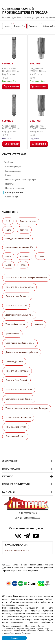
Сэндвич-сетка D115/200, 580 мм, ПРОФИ (38, 69)
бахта (8, 230)
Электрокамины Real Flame (18, 417)
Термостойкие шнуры (15, 324)
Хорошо (14, 638)
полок (8, 256)
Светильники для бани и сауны (20, 343)
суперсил (24, 256)
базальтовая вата (28, 221)
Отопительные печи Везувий (19, 399)
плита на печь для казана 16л (19, 247)
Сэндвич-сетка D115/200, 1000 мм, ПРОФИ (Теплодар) (11, 69)
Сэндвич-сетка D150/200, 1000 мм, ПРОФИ (11, 127)
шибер (8, 265)
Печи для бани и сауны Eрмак (19, 287)
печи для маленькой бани (17, 238)
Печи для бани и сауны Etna (19, 389)
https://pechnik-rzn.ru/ (12, 611)
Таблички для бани (14, 361)
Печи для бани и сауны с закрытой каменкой (26, 277)
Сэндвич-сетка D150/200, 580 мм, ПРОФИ (38, 127)
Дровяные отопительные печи (19, 315)
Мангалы (39, 324)
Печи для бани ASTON (16, 305)
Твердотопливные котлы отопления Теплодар (27, 408)
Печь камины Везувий (16, 427)
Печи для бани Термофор (17, 296)
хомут (41, 256)
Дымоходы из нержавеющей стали (22, 352)
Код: (4, 74)
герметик (24, 230)
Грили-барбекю (12, 333)
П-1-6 (8, 221)
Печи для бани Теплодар (17, 371)
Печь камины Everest (15, 436)
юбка (23, 265)
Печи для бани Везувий (16, 380)
